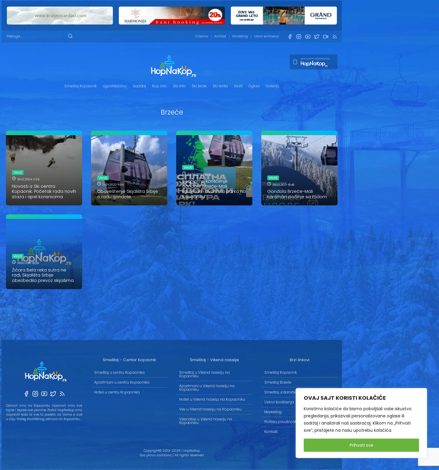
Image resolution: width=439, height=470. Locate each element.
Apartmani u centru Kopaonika (121, 382)
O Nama (201, 36)
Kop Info (159, 85)
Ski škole (199, 85)
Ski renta (220, 85)
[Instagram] (298, 36)
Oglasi (254, 85)
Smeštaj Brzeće (277, 382)
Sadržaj (139, 85)
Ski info (179, 85)
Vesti (238, 85)
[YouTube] (307, 36)
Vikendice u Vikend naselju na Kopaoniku (205, 420)
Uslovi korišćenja (266, 36)
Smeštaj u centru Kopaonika (119, 372)
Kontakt (220, 36)
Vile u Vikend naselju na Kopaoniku (210, 409)
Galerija (272, 85)
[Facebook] (289, 36)
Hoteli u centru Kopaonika (117, 392)
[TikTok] (325, 36)
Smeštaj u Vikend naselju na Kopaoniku (204, 374)
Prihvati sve (361, 445)
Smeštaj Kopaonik (80, 85)
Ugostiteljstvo (115, 85)
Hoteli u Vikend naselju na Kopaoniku (212, 399)
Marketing (240, 36)
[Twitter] (316, 36)
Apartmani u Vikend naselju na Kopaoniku (206, 387)
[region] (361, 423)
